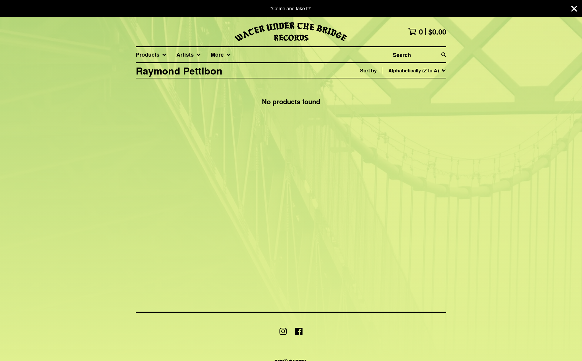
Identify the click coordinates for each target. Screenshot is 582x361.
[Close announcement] (574, 8)
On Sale (394, 95)
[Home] (291, 31)
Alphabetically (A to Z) (411, 115)
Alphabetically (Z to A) (411, 124)
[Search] (444, 54)
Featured (396, 86)
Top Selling (398, 105)
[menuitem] (151, 54)
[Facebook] (299, 331)
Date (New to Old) (405, 134)
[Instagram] (283, 331)
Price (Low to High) (407, 154)
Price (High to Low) (407, 163)
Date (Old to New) (405, 144)
